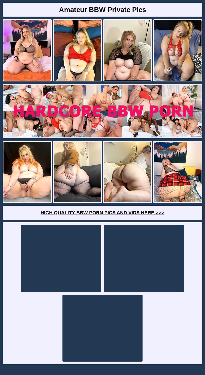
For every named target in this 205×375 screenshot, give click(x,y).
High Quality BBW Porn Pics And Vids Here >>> (102, 212)
